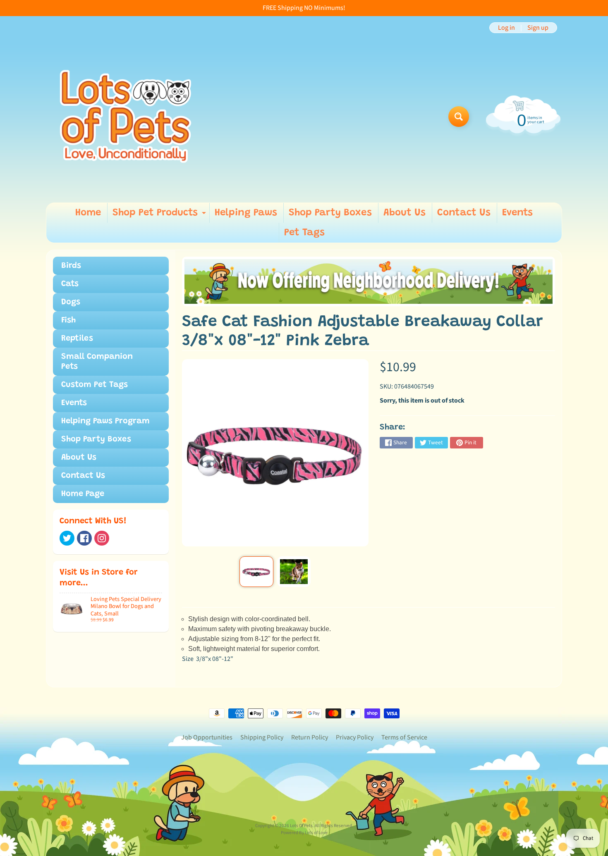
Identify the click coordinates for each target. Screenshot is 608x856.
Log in (506, 27)
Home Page (82, 494)
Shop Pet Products (160, 215)
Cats (70, 284)
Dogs (70, 302)
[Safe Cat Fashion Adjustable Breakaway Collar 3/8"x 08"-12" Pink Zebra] (256, 571)
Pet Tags (304, 233)
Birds (71, 266)
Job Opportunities (206, 737)
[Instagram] (101, 538)
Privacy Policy (354, 737)
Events (517, 213)
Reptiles (77, 338)
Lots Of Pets (301, 826)
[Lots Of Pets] (125, 116)
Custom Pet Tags (94, 385)
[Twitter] (67, 538)
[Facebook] (84, 538)
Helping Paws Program (105, 421)
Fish (68, 320)
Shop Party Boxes (330, 213)
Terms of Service (404, 737)
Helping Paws (246, 213)
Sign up (537, 27)
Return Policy (309, 737)
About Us (404, 213)
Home (88, 213)
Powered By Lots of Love (304, 833)
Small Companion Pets (97, 362)
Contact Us (464, 213)
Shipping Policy (261, 737)
